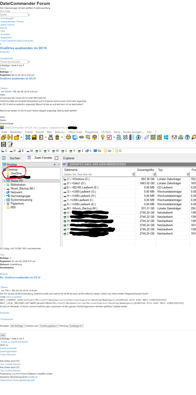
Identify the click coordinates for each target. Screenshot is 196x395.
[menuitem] (12, 21)
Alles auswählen (14, 296)
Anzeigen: (5, 325)
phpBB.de (33, 376)
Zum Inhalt (5, 11)
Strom (3, 68)
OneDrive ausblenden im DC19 (23, 48)
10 (11, 71)
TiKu (2, 254)
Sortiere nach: (33, 325)
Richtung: (64, 325)
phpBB (15, 373)
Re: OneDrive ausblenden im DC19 (20, 277)
